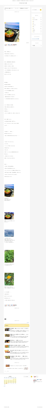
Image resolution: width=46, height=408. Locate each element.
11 (6, 381)
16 (15, 381)
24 (4, 383)
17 (4, 382)
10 (4, 381)
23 (15, 382)
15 (13, 381)
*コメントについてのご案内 (35, 38)
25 (6, 383)
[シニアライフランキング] (15, 44)
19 (8, 382)
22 (13, 382)
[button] (40, 10)
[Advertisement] (17, 16)
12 (8, 381)
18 (6, 382)
